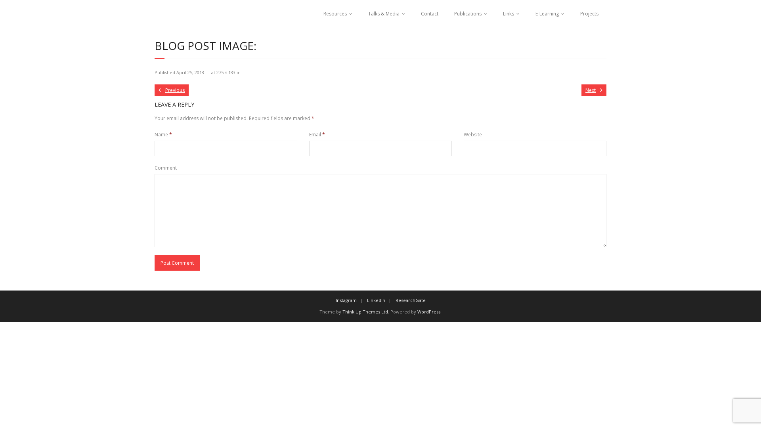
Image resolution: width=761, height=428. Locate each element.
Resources (335, 13)
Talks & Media (384, 13)
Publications (468, 13)
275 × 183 (225, 72)
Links (508, 13)
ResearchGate (411, 300)
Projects (589, 13)
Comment (166, 167)
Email (317, 134)
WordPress (428, 312)
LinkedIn (376, 300)
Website (473, 134)
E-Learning (547, 13)
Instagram (346, 300)
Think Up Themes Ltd (365, 312)
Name (163, 134)
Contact (429, 13)
